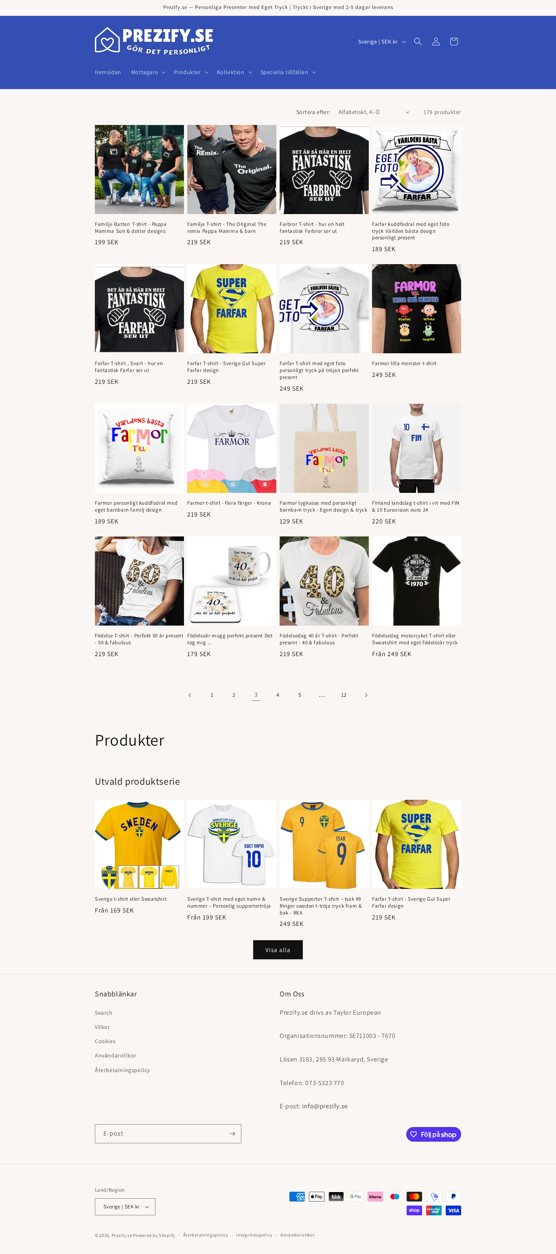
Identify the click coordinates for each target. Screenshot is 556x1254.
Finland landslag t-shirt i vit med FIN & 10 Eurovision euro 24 (416, 506)
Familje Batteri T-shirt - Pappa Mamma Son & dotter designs (131, 227)
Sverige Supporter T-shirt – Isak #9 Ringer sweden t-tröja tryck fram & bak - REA (321, 906)
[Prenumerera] (232, 1133)
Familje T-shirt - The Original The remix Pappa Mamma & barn (226, 227)
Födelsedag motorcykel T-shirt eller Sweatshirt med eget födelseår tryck (415, 639)
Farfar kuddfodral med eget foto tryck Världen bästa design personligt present (411, 231)
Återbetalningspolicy (122, 1069)
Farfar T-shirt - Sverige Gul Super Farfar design (226, 367)
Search (104, 1012)
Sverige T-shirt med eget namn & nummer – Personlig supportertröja (229, 902)
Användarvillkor (116, 1055)
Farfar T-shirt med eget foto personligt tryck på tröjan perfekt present (319, 370)
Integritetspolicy (254, 1235)
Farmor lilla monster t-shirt (404, 363)
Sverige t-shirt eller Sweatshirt (130, 899)
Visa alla (278, 949)
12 (344, 694)
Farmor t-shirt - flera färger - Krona (229, 503)
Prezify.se (122, 1235)
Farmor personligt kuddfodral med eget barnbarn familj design (136, 506)
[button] (147, 72)
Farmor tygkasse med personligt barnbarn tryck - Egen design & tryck (324, 506)
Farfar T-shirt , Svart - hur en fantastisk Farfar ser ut (129, 367)
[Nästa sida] (366, 695)
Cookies (105, 1040)
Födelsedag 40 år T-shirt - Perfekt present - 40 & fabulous (319, 639)
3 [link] (256, 694)
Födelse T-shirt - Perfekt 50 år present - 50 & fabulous (139, 639)
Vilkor (102, 1026)
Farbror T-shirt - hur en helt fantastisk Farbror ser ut (312, 227)
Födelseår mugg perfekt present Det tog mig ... (229, 639)
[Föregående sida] (190, 695)
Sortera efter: (313, 112)
